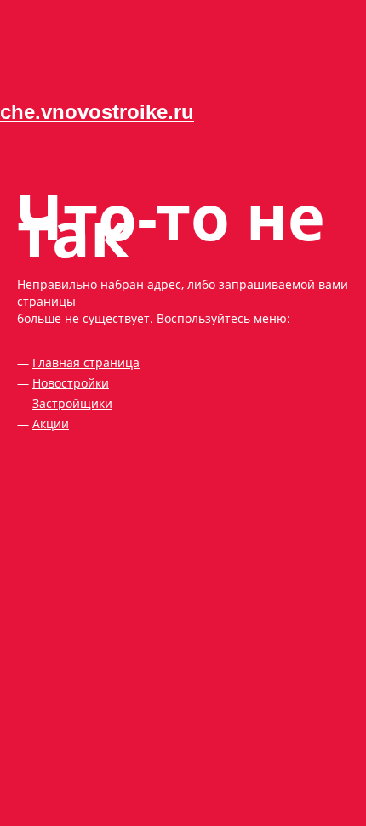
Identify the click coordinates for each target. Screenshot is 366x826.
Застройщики (72, 403)
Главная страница (86, 362)
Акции (50, 424)
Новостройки (70, 383)
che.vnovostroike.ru (97, 111)
